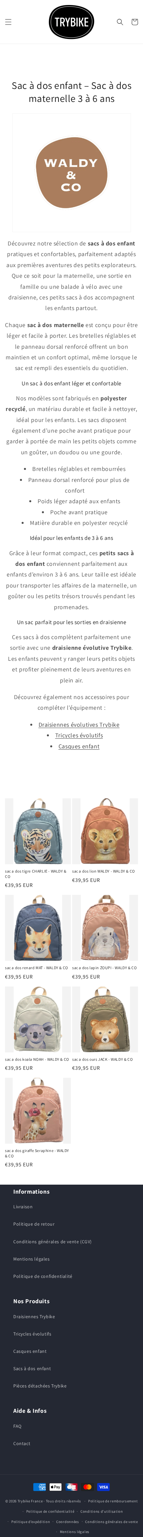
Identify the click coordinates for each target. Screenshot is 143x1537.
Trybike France (30, 1501)
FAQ (17, 1426)
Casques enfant (79, 746)
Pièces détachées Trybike (40, 1386)
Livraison (23, 1207)
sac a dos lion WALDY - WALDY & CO (103, 871)
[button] (8, 22)
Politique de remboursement (113, 1501)
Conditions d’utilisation (101, 1511)
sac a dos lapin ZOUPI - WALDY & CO (104, 967)
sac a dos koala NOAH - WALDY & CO (37, 1059)
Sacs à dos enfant (32, 1368)
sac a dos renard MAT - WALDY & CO (36, 967)
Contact (21, 1443)
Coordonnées (67, 1521)
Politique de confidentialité (42, 1276)
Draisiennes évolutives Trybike (79, 724)
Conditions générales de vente (111, 1521)
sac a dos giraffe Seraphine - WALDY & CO (37, 1153)
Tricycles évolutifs (79, 735)
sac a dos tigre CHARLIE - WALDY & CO (36, 874)
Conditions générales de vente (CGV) (52, 1242)
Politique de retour (34, 1224)
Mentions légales (31, 1259)
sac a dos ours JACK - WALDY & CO (102, 1059)
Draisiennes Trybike (34, 1317)
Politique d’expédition (30, 1521)
